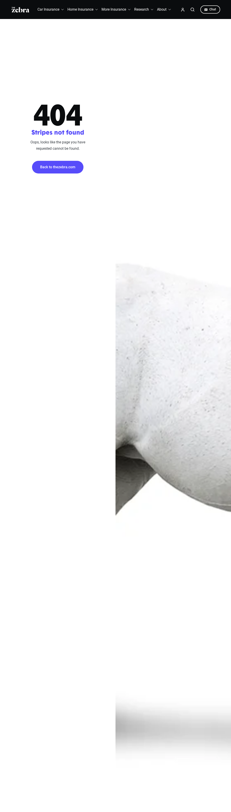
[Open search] (192, 9)
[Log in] (182, 9)
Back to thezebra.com (57, 167)
